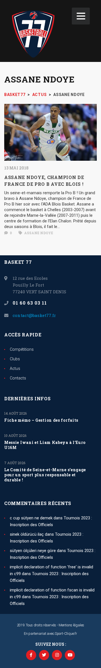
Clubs (15, 359)
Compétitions (22, 349)
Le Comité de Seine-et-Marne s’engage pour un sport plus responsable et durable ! (45, 474)
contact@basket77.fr (34, 315)
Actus (15, 368)
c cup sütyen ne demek (31, 517)
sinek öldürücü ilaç (27, 534)
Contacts (18, 378)
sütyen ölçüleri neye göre (33, 550)
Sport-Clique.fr (66, 633)
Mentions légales (71, 625)
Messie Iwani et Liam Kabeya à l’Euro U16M (45, 445)
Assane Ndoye (38, 233)
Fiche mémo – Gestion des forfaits (41, 420)
